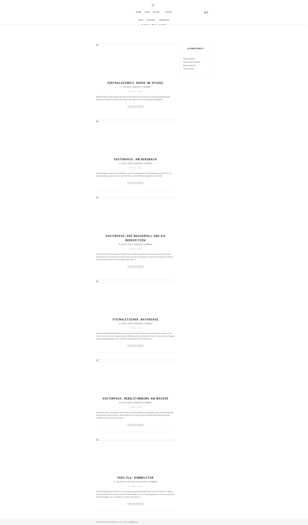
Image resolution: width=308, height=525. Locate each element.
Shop (141, 20)
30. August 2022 (125, 244)
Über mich (164, 20)
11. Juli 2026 (124, 87)
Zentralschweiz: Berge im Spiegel (135, 83)
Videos (168, 12)
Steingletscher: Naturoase (135, 319)
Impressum (133, 522)
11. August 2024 (125, 163)
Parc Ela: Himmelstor (135, 477)
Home (138, 12)
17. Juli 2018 (118, 482)
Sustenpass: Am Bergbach (135, 159)
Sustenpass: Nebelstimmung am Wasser (135, 398)
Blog (147, 12)
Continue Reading (135, 106)
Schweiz (140, 91)
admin (134, 87)
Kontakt (151, 20)
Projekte (133, 91)
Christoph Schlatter (135, 482)
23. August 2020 (125, 324)
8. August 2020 (124, 403)
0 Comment (146, 87)
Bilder (156, 12)
